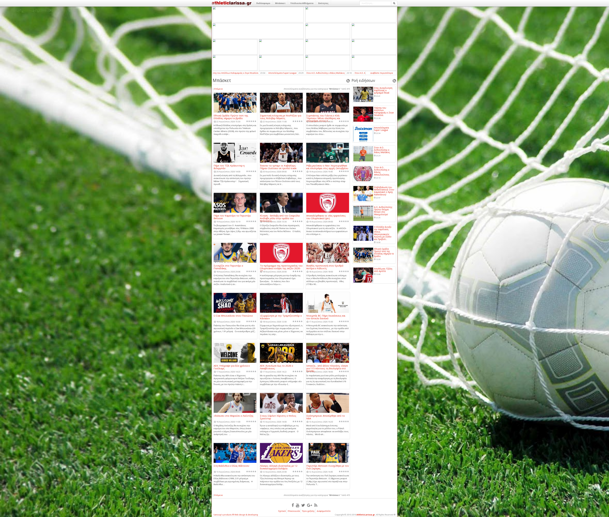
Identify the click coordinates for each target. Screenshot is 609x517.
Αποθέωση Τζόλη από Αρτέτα (383, 269)
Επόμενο (218, 88)
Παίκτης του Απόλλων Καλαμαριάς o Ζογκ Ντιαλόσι (384, 111)
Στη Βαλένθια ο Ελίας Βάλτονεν (231, 465)
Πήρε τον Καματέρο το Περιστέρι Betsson (232, 216)
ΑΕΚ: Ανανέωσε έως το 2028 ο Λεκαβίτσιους (276, 366)
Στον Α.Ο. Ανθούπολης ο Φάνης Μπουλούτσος (272, 72)
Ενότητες (323, 3)
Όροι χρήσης (308, 511)
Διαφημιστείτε (324, 511)
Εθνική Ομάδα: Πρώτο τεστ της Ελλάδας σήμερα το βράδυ (231, 116)
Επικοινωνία (294, 511)
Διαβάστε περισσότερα (381, 72)
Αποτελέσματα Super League (381, 128)
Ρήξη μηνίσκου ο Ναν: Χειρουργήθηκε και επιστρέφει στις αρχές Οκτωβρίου (327, 166)
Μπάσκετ (280, 3)
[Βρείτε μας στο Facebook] (293, 505)
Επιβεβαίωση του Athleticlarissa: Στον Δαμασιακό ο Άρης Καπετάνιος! (337, 72)
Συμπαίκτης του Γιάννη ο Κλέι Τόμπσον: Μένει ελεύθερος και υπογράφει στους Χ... (323, 116)
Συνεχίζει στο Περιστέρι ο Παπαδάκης (228, 266)
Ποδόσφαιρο (263, 3)
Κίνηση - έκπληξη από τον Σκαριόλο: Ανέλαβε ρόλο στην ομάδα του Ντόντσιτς (280, 216)
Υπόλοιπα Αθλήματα (301, 3)
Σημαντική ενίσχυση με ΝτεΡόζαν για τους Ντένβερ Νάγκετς (280, 116)
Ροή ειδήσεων (363, 80)
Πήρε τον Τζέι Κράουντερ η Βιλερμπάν (229, 166)
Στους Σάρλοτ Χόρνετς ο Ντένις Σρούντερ (278, 416)
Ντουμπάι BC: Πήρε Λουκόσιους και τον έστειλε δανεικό (325, 316)
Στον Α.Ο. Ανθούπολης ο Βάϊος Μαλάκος (221, 72)
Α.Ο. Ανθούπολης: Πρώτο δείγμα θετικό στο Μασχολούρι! (383, 211)
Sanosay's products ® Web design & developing (235, 514)
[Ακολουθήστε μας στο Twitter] (303, 505)
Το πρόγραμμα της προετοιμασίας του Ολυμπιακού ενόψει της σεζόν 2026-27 (281, 266)
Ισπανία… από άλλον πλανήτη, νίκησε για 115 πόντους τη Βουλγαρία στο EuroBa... (327, 366)
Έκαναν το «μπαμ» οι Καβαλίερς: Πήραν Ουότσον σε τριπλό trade (278, 166)
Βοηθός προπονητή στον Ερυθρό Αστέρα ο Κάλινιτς (324, 266)
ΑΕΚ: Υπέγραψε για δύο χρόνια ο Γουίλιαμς (232, 366)
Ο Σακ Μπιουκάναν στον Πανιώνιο (233, 315)
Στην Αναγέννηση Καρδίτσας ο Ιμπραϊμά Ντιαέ (383, 90)
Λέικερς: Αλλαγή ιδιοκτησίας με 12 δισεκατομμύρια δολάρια (278, 467)
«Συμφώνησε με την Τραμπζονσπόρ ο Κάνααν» (281, 316)
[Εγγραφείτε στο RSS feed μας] (315, 505)
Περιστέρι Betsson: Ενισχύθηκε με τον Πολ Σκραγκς (327, 467)
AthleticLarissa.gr (366, 514)
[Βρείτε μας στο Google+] (309, 505)
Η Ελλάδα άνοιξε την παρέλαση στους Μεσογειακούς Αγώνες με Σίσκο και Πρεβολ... (382, 233)
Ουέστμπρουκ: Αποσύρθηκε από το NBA (325, 416)
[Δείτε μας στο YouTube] (297, 505)
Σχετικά (282, 511)
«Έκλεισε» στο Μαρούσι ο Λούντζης (233, 415)
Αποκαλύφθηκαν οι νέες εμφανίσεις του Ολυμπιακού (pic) (326, 216)
